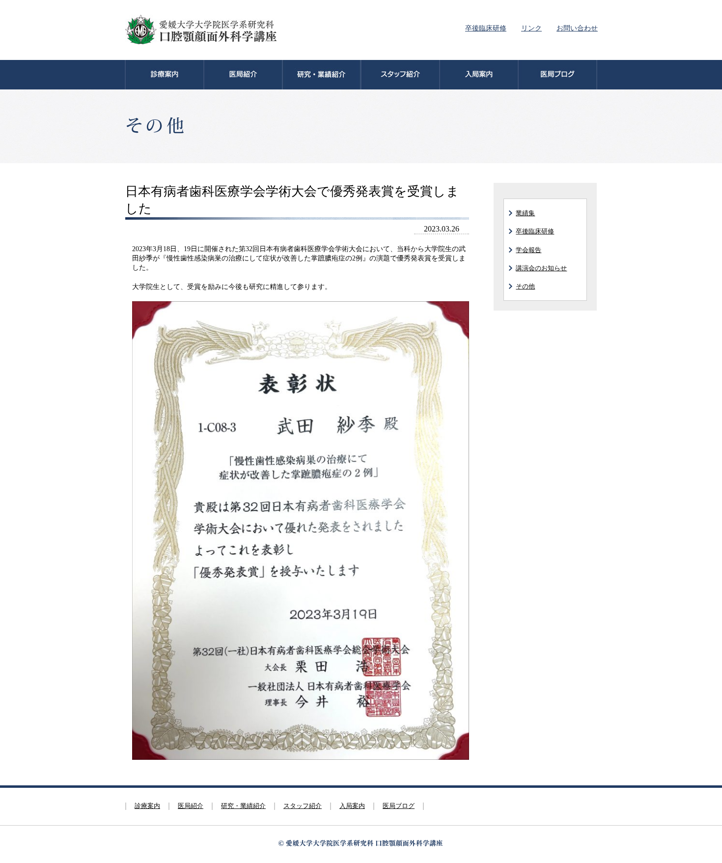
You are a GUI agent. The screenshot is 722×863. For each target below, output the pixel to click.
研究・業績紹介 (243, 806)
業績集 (525, 213)
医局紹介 (190, 806)
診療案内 (147, 806)
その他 (525, 286)
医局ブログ (399, 806)
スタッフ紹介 (302, 806)
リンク (531, 28)
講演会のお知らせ (541, 268)
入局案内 (352, 806)
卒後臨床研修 (485, 28)
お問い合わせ (577, 28)
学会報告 (528, 250)
